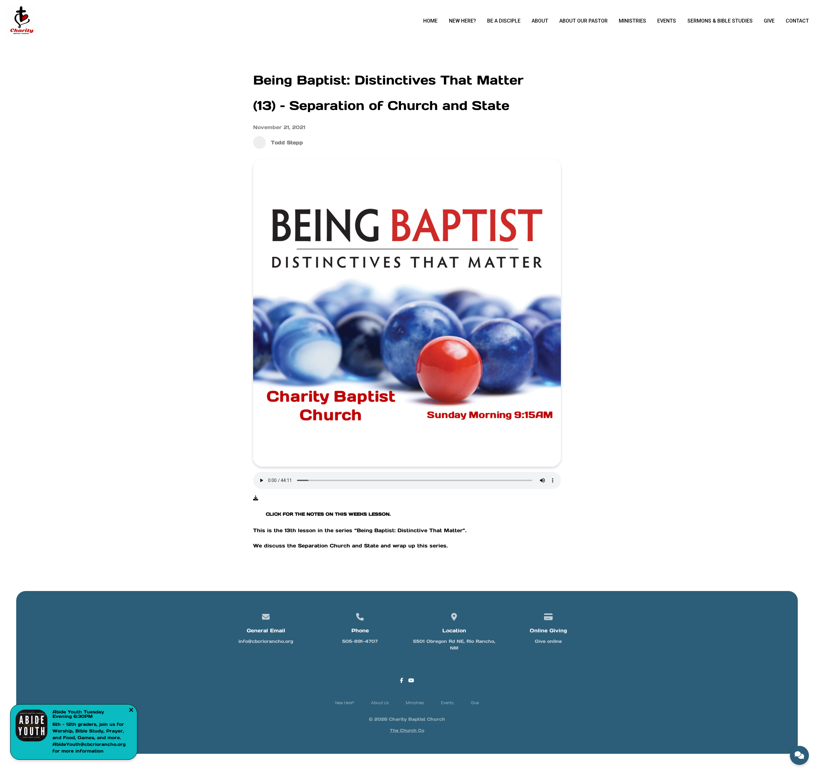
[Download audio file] (255, 498)
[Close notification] (131, 710)
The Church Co (407, 730)
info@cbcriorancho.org (265, 641)
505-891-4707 (360, 641)
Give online (548, 641)
